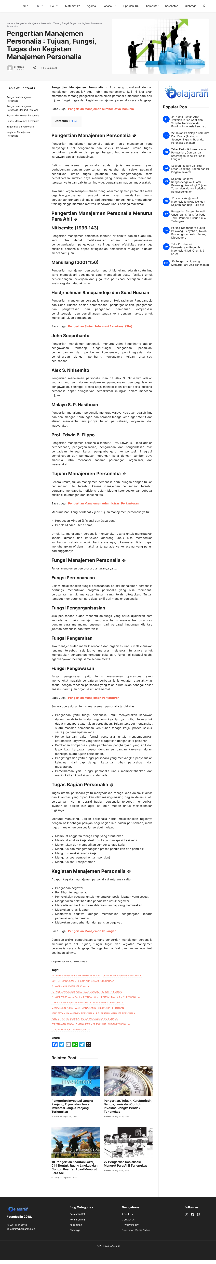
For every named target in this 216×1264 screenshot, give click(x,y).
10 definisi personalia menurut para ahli (76, 975)
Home (24, 6)
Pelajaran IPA (77, 1214)
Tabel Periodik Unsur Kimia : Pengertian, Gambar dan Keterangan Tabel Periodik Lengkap (189, 154)
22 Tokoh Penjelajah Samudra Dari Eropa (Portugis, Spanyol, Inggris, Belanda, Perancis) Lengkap (190, 138)
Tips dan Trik (131, 6)
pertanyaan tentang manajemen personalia (78, 1024)
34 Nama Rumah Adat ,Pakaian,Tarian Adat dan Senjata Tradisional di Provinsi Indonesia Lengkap (188, 121)
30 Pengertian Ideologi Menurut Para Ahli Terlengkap (190, 263)
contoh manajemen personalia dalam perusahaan (83, 981)
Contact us (128, 1219)
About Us (127, 1214)
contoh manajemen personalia (122, 975)
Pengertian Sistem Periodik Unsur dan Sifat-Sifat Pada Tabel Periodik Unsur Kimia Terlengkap (188, 216)
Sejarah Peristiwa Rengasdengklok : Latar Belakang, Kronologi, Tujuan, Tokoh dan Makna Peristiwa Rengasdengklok (189, 185)
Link (43, 68)
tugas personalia (119, 1024)
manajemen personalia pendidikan (103, 1008)
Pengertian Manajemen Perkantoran (93, 697)
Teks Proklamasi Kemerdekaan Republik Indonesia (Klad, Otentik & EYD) (187, 249)
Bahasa (107, 6)
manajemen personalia (65, 1008)
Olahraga (190, 6)
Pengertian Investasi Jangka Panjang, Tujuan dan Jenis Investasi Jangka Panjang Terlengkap (72, 1106)
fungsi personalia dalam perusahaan (74, 997)
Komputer (152, 6)
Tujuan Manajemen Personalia (23, 115)
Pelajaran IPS (77, 1219)
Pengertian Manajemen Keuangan (92, 931)
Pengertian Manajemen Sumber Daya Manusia (101, 109)
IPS (37, 6)
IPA (52, 6)
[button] (204, 6)
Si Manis (19, 67)
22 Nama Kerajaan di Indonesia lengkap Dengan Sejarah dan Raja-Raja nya (188, 201)
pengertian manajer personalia (116, 1013)
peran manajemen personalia (99, 1018)
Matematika (72, 6)
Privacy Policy (130, 1224)
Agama (91, 6)
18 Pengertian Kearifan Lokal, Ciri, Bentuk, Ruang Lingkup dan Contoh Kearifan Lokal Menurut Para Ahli (74, 1167)
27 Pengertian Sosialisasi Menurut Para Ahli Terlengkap (125, 1163)
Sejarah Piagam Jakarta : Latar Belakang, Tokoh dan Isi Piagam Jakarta (190, 169)
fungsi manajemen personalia (70, 986)
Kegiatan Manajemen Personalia (18, 134)
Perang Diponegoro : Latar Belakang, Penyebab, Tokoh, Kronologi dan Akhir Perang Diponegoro (189, 232)
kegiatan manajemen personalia (120, 997)
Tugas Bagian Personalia (20, 126)
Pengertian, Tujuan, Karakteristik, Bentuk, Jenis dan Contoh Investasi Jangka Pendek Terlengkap (128, 1106)
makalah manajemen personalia (71, 1002)
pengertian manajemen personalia (72, 1013)
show (74, 121)
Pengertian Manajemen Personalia (19, 99)
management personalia (108, 1002)
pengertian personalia (65, 1018)
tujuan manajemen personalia (70, 1029)
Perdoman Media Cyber (136, 1230)
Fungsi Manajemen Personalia (23, 121)
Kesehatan (171, 6)
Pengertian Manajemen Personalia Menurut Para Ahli (22, 108)
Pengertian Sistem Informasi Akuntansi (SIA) (100, 326)
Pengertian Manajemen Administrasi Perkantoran (103, 503)
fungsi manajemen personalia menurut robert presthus (86, 991)
